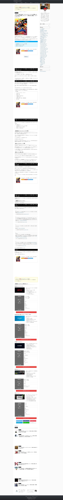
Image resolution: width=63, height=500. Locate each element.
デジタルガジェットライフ (31, 497)
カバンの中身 (21, 2)
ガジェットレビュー (37, 2)
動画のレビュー (47, 2)
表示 (27, 56)
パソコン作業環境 (15, 2)
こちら (20, 9)
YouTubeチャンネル (25, 7)
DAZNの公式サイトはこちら (26, 390)
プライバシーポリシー (29, 496)
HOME (26, 496)
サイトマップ (36, 496)
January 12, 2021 (26, 229)
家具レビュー (26, 2)
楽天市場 (26, 179)
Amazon (23, 179)
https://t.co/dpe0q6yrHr (34, 242)
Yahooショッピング (30, 179)
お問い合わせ (33, 496)
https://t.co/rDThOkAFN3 (22, 228)
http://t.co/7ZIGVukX (20, 212)
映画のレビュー (16, 425)
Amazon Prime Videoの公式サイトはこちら (26, 339)
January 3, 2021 (24, 245)
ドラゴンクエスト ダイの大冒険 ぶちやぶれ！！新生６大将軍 (28, 49)
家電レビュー (31, 2)
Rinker (23, 178)
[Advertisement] (26, 62)
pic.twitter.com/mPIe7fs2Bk (23, 220)
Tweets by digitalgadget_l (43, 71)
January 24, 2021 (25, 238)
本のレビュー (42, 2)
